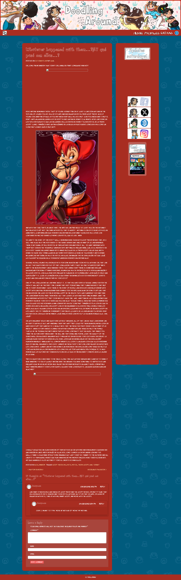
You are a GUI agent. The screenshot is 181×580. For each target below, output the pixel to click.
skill (134, 123)
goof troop (58, 465)
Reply (102, 486)
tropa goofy (83, 465)
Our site (176, 33)
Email (32, 554)
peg (65, 465)
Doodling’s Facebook (97, 469)
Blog (36, 465)
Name (32, 546)
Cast (152, 33)
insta (134, 133)
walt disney (94, 465)
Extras (167, 33)
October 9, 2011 (41, 61)
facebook (134, 101)
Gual (52, 61)
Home (138, 33)
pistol (74, 465)
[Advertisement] (137, 78)
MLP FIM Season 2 (36, 469)
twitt (134, 112)
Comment (34, 530)
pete (69, 465)
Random (42, 465)
